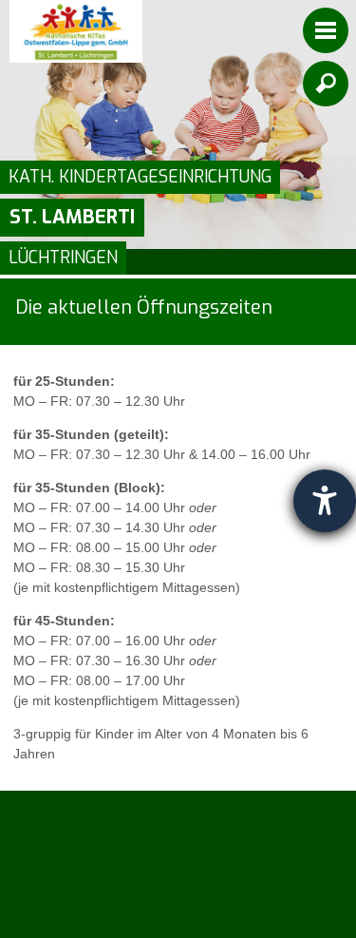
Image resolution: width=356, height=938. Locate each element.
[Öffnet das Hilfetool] (324, 500)
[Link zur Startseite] (75, 31)
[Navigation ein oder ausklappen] (325, 30)
